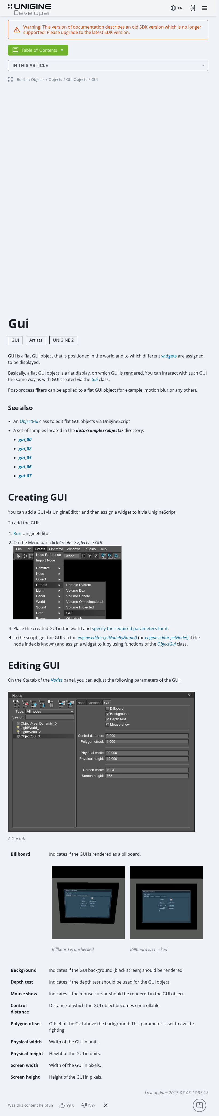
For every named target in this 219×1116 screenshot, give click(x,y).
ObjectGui (29, 421)
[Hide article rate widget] (105, 1105)
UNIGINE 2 (63, 340)
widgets (169, 356)
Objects (55, 79)
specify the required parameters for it (130, 628)
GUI (15, 340)
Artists (35, 340)
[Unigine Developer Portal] (29, 9)
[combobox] (176, 8)
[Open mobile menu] (204, 8)
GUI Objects (76, 79)
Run (17, 533)
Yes (70, 1105)
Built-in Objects (31, 79)
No (91, 1105)
